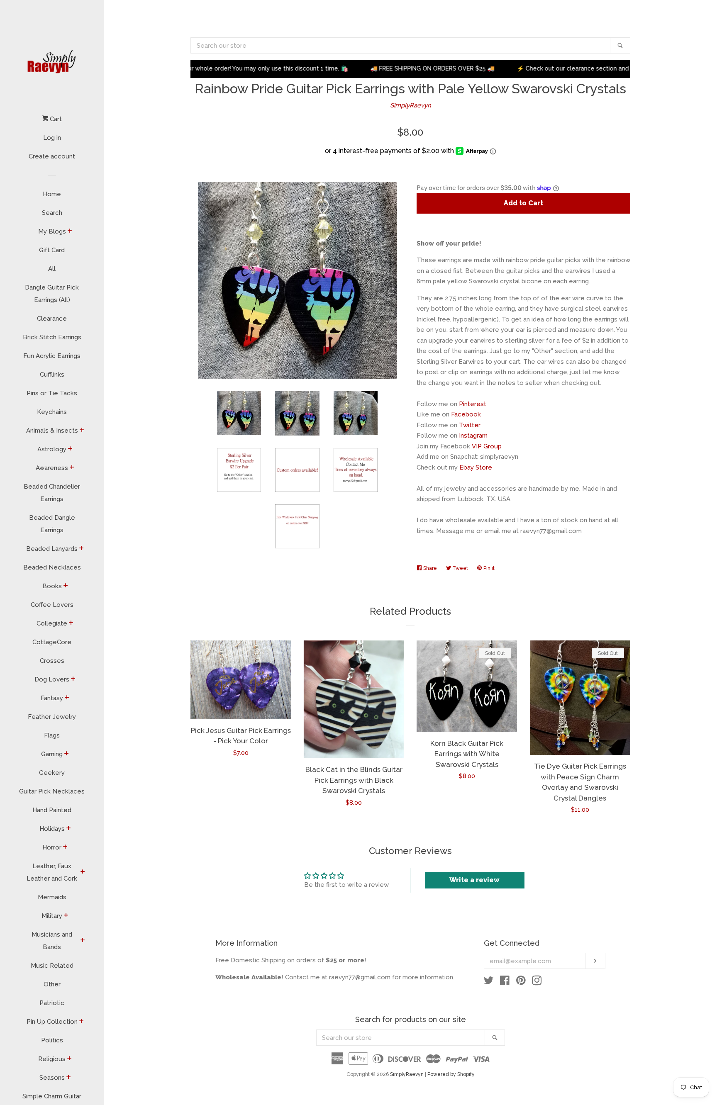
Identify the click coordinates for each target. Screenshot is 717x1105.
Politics (52, 1040)
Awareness (52, 468)
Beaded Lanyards (52, 548)
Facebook (466, 414)
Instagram (473, 435)
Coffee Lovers (52, 604)
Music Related (52, 965)
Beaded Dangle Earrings (52, 524)
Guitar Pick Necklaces (52, 791)
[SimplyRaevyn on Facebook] (505, 982)
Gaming (52, 754)
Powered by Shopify (451, 1074)
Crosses (52, 660)
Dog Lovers (51, 679)
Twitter (469, 425)
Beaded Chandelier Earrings (52, 493)
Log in (52, 137)
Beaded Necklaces (52, 567)
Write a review (474, 880)
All (52, 269)
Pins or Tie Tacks (52, 393)
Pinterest (472, 404)
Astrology (51, 449)
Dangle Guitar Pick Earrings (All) (52, 294)
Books (52, 586)
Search (52, 213)
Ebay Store (475, 467)
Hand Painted (51, 810)
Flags (52, 735)
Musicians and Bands (52, 941)
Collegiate (52, 623)
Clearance (52, 318)
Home (52, 194)
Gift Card (52, 250)
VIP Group (487, 446)
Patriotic (51, 1003)
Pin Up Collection (52, 1021)
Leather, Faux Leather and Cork (52, 872)
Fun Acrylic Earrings (51, 356)
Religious (52, 1059)
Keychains (52, 412)
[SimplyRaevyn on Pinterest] (521, 982)
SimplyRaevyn (410, 105)
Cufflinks (52, 374)
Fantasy (52, 698)
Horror (51, 847)
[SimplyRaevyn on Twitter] (489, 982)
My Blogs (52, 231)
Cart (55, 119)
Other (52, 984)
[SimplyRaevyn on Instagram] (537, 982)
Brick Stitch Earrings (52, 337)
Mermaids (52, 897)
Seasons (52, 1077)
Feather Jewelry (52, 716)
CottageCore (51, 642)
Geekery (52, 772)
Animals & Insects (52, 430)
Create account (52, 156)
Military (51, 916)
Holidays (52, 828)
